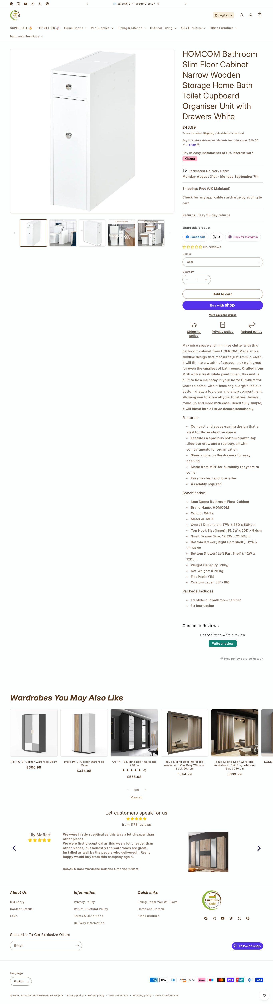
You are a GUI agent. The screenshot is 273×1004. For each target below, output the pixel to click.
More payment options (222, 314)
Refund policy (251, 332)
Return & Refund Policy (91, 908)
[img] (136, 819)
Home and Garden (151, 908)
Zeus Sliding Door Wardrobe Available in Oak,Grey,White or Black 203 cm (184, 765)
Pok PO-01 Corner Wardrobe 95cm (34, 761)
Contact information (167, 995)
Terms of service (119, 995)
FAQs (13, 915)
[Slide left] (14, 232)
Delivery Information (89, 923)
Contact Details (21, 908)
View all (136, 797)
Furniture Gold (29, 995)
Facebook (198, 236)
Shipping (208, 133)
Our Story (17, 901)
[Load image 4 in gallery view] (121, 233)
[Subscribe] (77, 945)
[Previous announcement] (87, 4)
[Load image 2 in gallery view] (63, 233)
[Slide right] (170, 232)
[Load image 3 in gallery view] (92, 233)
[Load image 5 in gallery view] (151, 233)
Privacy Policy (84, 901)
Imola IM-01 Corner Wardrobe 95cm (84, 763)
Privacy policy (222, 332)
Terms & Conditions (88, 915)
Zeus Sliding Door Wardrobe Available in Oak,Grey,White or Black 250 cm (234, 765)
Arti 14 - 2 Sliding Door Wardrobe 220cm (134, 763)
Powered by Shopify (51, 995)
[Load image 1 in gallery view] (33, 233)
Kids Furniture (148, 915)
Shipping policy (194, 334)
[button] (75, 28)
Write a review (222, 643)
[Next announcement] (185, 4)
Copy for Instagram (245, 236)
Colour (186, 254)
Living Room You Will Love (157, 901)
